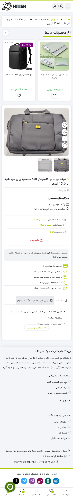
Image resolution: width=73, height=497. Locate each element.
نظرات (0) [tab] (21, 300)
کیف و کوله (54, 19)
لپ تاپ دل (61, 387)
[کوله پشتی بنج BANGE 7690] (19, 56)
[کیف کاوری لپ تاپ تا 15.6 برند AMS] (54, 56)
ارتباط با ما (62, 427)
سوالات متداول (59, 438)
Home (66, 19)
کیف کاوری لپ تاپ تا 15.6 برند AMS (54, 76)
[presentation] (6, 33)
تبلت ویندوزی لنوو (57, 393)
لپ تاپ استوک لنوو (57, 382)
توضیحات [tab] (60, 300)
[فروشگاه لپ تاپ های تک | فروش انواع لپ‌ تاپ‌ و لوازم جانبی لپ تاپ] (15, 6)
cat (52, 232)
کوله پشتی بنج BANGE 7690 (19, 74)
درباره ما (63, 433)
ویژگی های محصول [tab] (41, 300)
